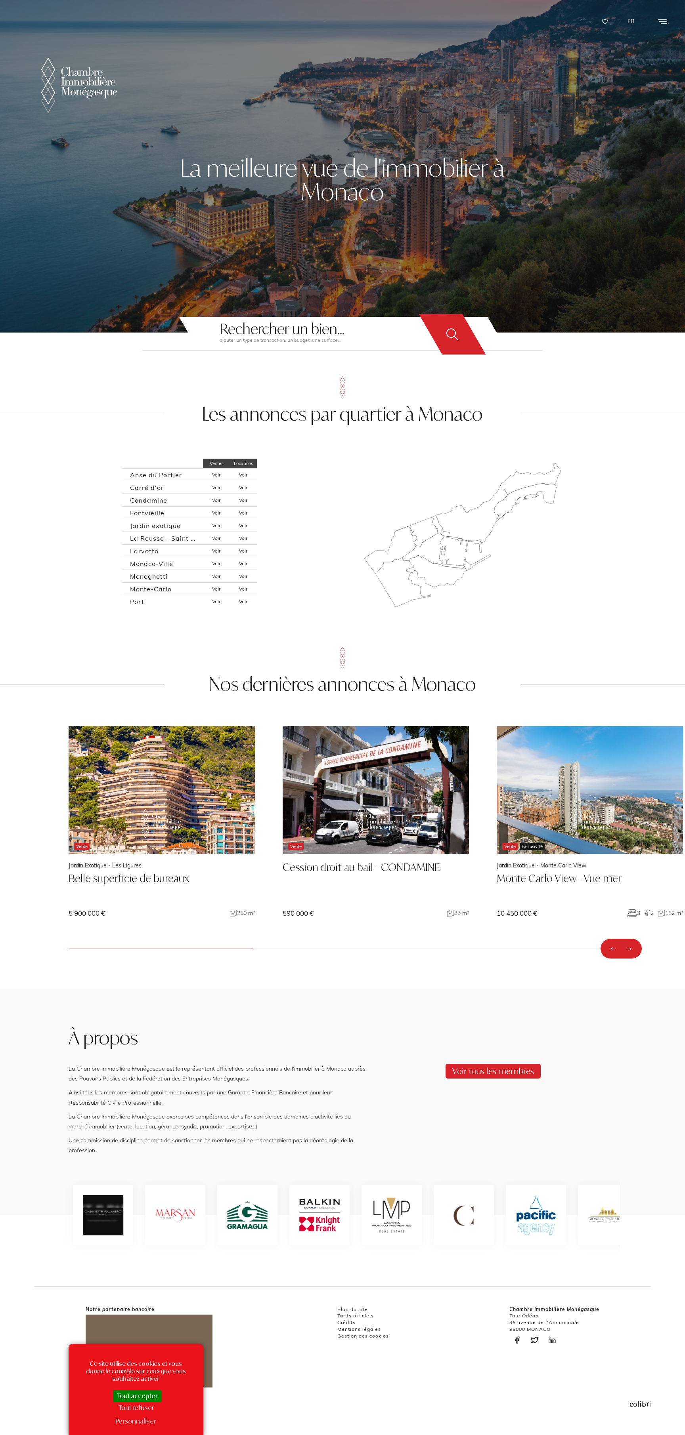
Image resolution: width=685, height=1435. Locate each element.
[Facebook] (519, 1340)
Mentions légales (359, 1329)
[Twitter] (537, 1340)
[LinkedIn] (554, 1340)
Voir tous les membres (493, 1071)
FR (631, 21)
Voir (216, 475)
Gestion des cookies (363, 1336)
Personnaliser (135, 1421)
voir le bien (162, 821)
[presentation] (613, 949)
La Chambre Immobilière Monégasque (79, 85)
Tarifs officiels (355, 1316)
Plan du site (352, 1309)
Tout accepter (137, 1396)
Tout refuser (136, 1408)
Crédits (346, 1322)
